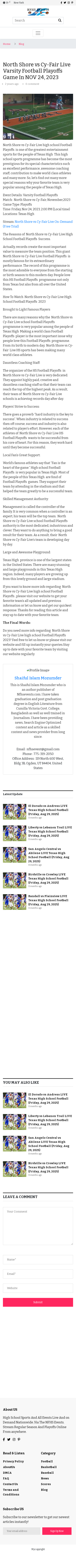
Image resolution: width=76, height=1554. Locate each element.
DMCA (7, 1473)
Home (7, 43)
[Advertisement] (38, 954)
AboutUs (9, 1467)
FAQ (6, 1478)
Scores (46, 1484)
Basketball (49, 1467)
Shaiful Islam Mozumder (38, 678)
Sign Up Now (57, 1531)
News (45, 1478)
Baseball (47, 1473)
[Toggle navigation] (38, 33)
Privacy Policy (13, 1461)
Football (47, 1461)
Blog (21, 43)
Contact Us (10, 1484)
